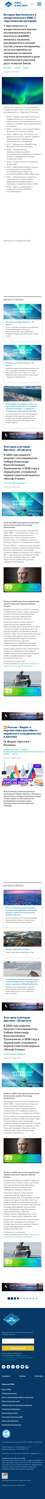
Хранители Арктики (10, 1421)
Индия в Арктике (11, 750)
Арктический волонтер (11, 1425)
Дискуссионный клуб (11, 1401)
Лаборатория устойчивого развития (17, 1405)
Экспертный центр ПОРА (16, 1458)
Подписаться (18, 1348)
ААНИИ (17, 68)
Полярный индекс (9, 1393)
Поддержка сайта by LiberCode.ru (14, 1485)
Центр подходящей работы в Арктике (17, 1397)
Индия (25, 750)
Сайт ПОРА (6, 1389)
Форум (15, 754)
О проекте (6, 1376)
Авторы (22, 1376)
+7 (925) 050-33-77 (22, 1449)
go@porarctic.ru (36, 1453)
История (7, 68)
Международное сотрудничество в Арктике (24, 752)
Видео (26, 68)
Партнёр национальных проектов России (16, 1480)
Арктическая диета (10, 1413)
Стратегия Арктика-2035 (12, 1417)
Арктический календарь (15, 483)
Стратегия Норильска (11, 1409)
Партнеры (39, 1376)
